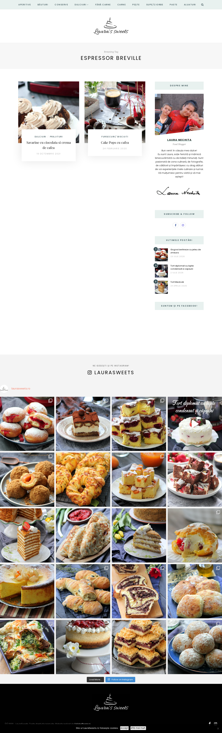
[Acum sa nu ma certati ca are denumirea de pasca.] (27, 591)
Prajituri (56, 136)
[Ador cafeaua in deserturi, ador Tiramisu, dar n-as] (83, 424)
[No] (218, 728)
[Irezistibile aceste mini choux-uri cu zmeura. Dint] (195, 535)
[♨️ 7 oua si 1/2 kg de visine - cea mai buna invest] (139, 424)
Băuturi (43, 4)
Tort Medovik (177, 282)
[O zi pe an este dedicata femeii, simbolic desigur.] (83, 647)
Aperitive (24, 4)
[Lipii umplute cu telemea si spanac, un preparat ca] (27, 647)
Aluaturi (190, 4)
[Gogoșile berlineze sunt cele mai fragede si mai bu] (27, 424)
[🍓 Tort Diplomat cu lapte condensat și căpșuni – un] (195, 424)
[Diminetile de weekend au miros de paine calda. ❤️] (195, 591)
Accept (124, 728)
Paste (173, 4)
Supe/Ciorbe (154, 4)
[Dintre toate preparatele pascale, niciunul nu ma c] (139, 591)
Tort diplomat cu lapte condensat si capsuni (182, 267)
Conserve (61, 4)
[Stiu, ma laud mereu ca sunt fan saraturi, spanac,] (83, 480)
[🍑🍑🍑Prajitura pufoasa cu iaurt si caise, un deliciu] (139, 480)
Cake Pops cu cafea (115, 142)
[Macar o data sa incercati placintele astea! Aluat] (83, 535)
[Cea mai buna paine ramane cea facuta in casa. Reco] (83, 591)
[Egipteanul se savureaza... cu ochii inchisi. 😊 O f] (139, 535)
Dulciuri (80, 4)
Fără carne (103, 4)
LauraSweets (114, 372)
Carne (121, 4)
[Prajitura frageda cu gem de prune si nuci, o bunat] (139, 647)
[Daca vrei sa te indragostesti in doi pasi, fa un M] (27, 535)
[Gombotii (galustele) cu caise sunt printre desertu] (27, 480)
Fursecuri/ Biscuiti (114, 136)
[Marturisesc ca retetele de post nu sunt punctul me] (195, 647)
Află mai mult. (138, 728)
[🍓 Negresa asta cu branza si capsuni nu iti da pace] (195, 480)
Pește (136, 4)
